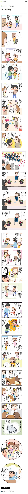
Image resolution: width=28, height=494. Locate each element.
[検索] (26, 1)
